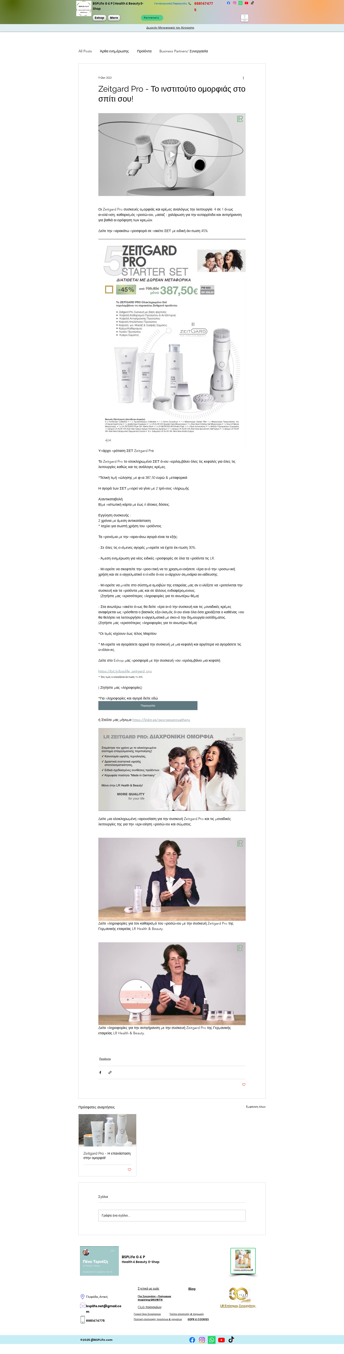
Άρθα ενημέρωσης (114, 51)
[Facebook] (229, 3)
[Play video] (172, 154)
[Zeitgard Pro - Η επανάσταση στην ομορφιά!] (107, 1130)
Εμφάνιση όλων (256, 1106)
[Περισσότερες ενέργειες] (243, 77)
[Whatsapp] (240, 3)
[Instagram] (234, 3)
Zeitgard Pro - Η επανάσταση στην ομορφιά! (107, 1155)
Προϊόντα (144, 51)
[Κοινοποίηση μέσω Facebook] (100, 1072)
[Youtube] (246, 3)
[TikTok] (252, 3)
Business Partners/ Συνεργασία (183, 51)
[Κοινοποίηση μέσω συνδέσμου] (110, 1072)
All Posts (85, 51)
